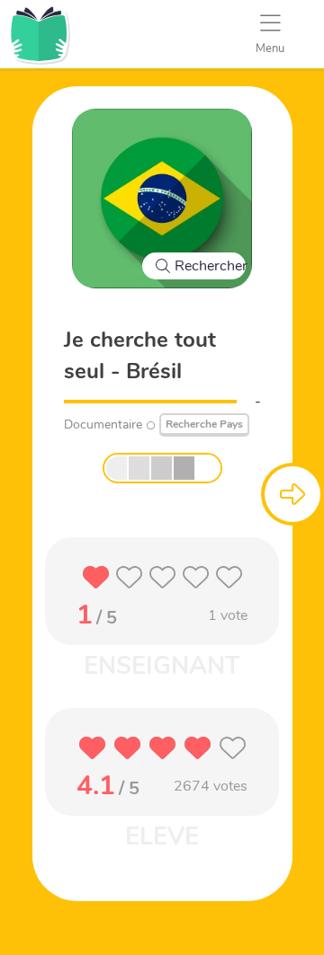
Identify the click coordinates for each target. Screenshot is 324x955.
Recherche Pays (204, 424)
